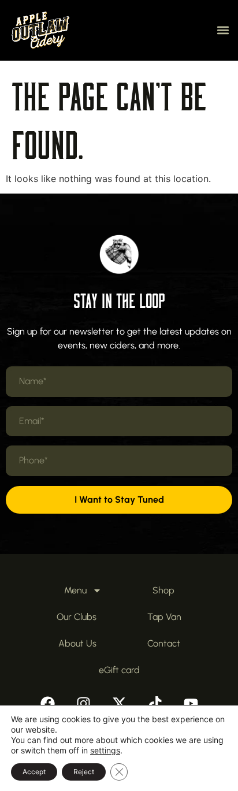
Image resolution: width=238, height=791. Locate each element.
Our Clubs (76, 616)
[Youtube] (190, 703)
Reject (83, 771)
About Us (77, 643)
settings (105, 750)
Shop (163, 590)
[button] (222, 30)
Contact (163, 643)
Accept (34, 771)
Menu (75, 590)
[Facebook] (47, 703)
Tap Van (164, 616)
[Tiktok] (154, 703)
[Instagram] (83, 703)
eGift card (119, 669)
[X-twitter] (119, 703)
